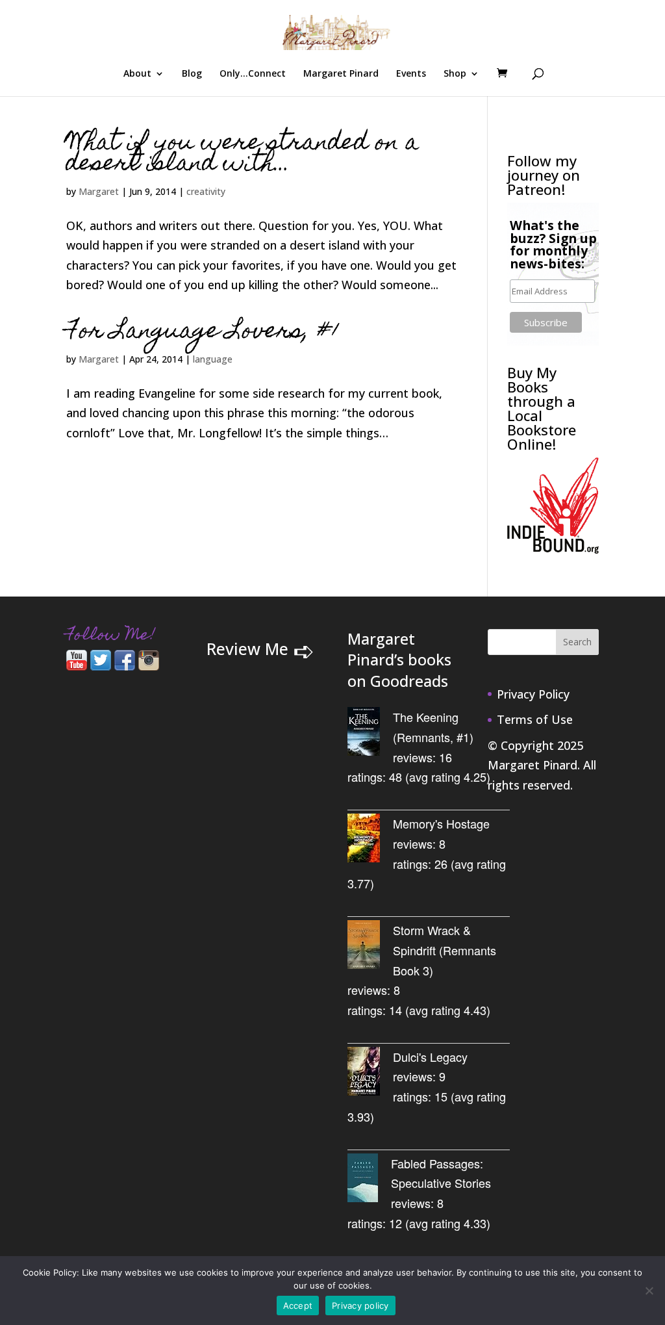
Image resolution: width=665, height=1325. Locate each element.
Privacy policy (360, 1305)
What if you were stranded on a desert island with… (242, 154)
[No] (648, 1290)
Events (411, 74)
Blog (192, 74)
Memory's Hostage (441, 823)
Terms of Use (535, 719)
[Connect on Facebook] (124, 666)
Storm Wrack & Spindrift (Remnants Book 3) (444, 949)
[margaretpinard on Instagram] (148, 666)
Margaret (99, 191)
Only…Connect (253, 74)
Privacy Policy (533, 694)
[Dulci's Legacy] (370, 1074)
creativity (205, 191)
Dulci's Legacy (430, 1056)
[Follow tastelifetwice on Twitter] (100, 666)
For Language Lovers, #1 (203, 333)
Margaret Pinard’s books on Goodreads (399, 659)
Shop (455, 74)
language (212, 359)
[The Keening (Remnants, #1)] (370, 734)
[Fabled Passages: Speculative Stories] (369, 1180)
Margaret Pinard (341, 74)
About (137, 74)
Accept (298, 1305)
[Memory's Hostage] (370, 841)
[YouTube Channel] (76, 666)
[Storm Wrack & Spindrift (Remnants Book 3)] (370, 947)
